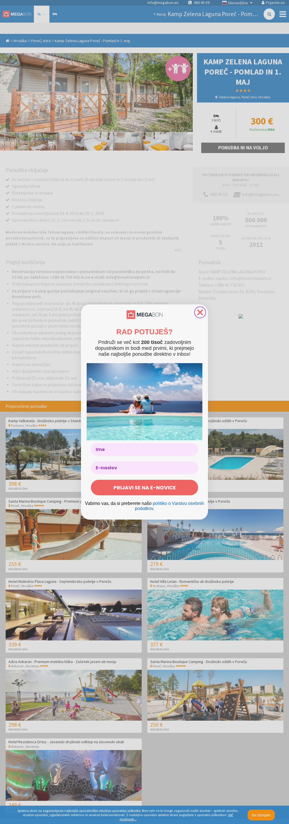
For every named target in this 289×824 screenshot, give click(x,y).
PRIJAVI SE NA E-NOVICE (144, 487)
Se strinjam (261, 815)
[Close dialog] (200, 312)
